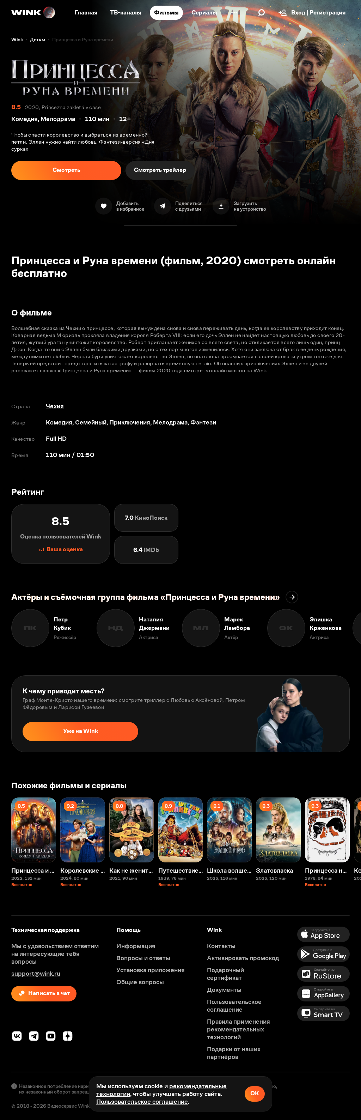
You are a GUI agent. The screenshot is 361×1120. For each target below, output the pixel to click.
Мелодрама (170, 422)
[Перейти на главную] (33, 12)
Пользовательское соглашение (142, 1101)
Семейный (90, 422)
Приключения (129, 422)
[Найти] (261, 12)
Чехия (55, 406)
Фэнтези (203, 422)
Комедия (59, 422)
